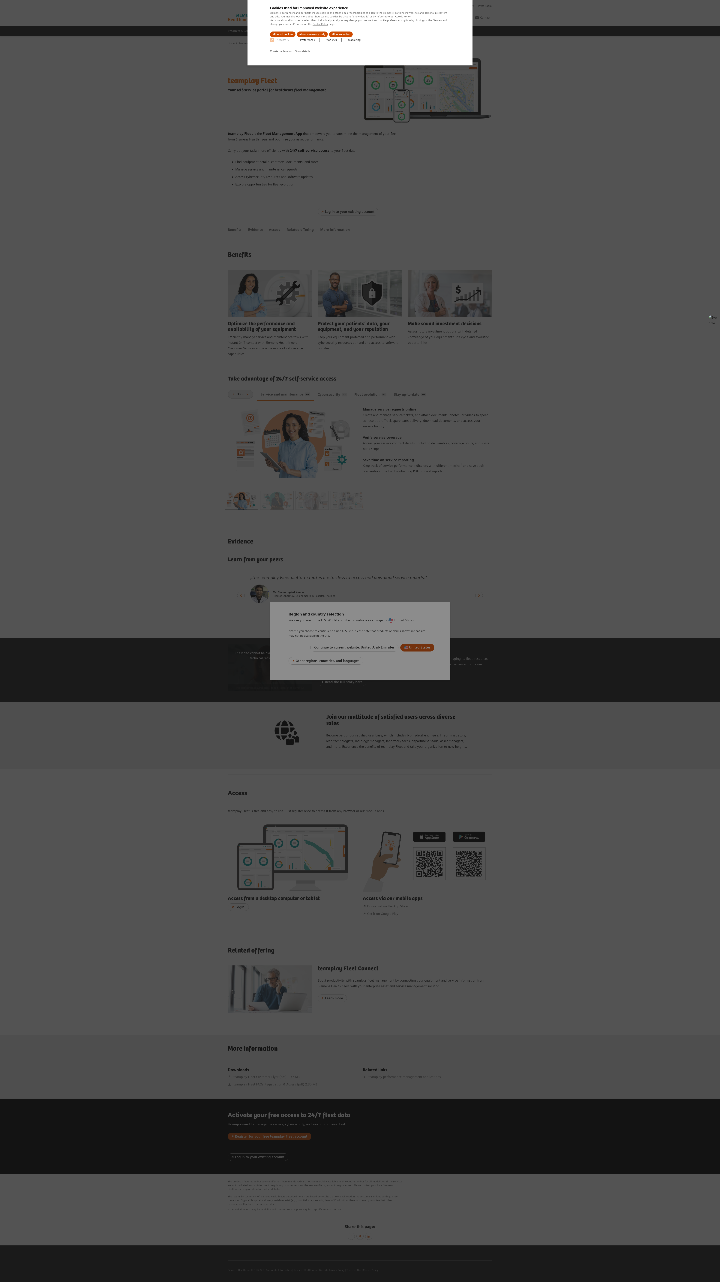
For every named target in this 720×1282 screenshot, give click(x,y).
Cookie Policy (402, 16)
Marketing (354, 40)
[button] (713, 319)
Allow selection (341, 34)
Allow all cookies (282, 34)
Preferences (307, 40)
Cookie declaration (281, 51)
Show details (302, 51)
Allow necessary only (312, 34)
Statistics (331, 40)
